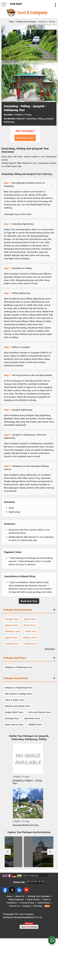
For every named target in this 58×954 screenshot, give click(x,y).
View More (50, 648)
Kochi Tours (31, 631)
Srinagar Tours (12, 619)
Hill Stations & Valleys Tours (18, 693)
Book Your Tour (25, 137)
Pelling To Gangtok (17, 347)
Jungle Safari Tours (14, 712)
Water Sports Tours (14, 724)
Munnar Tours (11, 625)
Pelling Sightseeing (17, 293)
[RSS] (47, 905)
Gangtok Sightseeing (18, 409)
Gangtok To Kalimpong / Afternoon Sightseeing (25, 436)
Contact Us (14, 905)
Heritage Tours (12, 718)
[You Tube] (26, 889)
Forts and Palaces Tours (39, 712)
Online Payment (16, 899)
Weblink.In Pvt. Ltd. (34, 917)
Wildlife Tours (35, 724)
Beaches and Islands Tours (17, 706)
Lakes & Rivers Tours (15, 699)
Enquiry (26, 905)
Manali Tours (30, 619)
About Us (19, 896)
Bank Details (33, 899)
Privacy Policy (27, 902)
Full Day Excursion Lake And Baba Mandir (28, 375)
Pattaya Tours (30, 643)
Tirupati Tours (11, 643)
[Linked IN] (19, 889)
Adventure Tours (32, 718)
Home (11, 21)
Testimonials (43, 902)
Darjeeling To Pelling (18, 268)
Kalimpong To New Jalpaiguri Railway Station (26, 467)
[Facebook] (5, 889)
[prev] (8, 852)
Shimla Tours (29, 625)
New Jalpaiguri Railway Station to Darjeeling (24, 184)
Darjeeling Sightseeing (19, 223)
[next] (50, 852)
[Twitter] (12, 889)
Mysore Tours (11, 637)
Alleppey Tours (30, 637)
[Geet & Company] (27, 13)
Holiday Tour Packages (26, 21)
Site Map (38, 905)
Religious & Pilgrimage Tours (19, 667)
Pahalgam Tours (12, 631)
